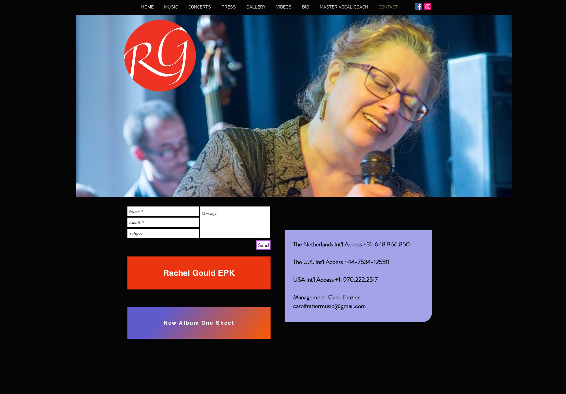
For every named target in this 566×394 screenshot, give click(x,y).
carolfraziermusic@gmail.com (329, 306)
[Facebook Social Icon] (418, 6)
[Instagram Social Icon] (427, 6)
